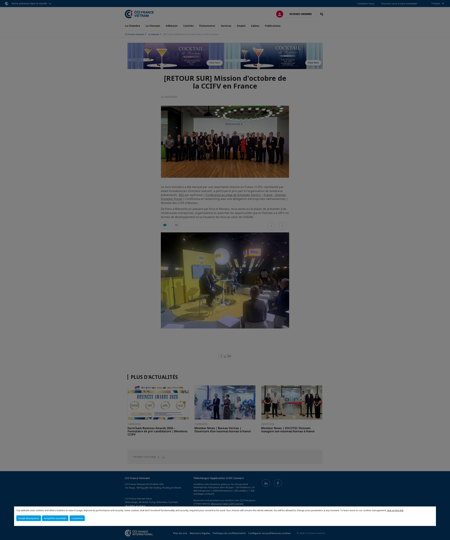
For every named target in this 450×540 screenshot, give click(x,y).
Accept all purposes (28, 518)
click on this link (395, 510)
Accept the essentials (55, 518)
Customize (77, 518)
